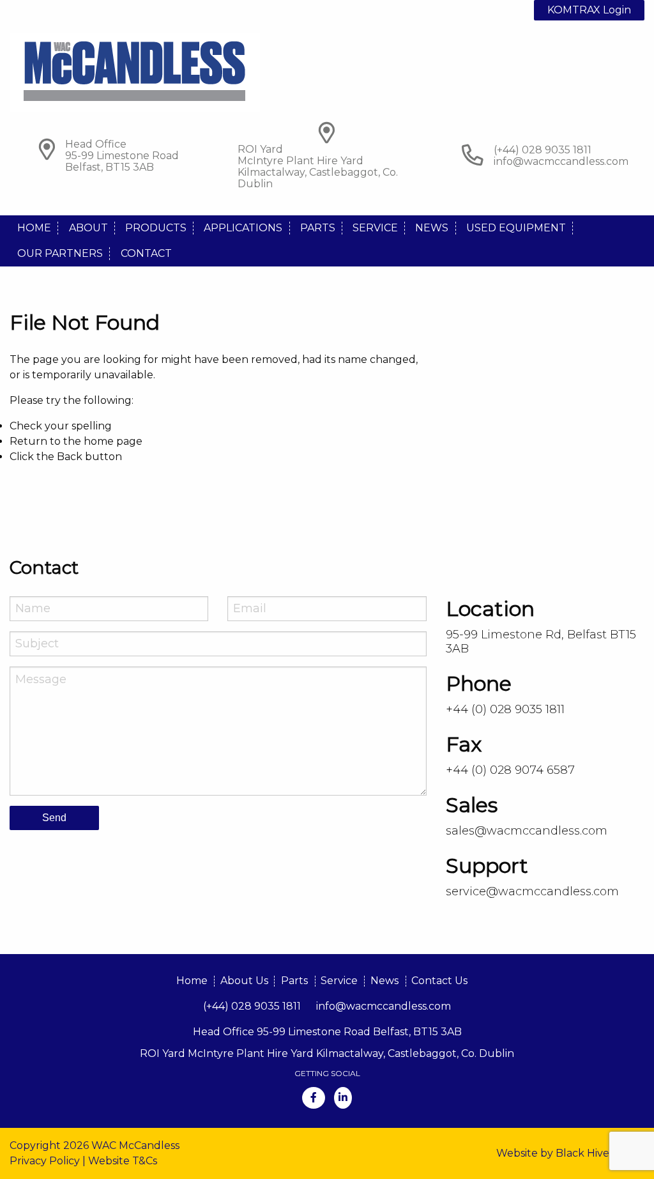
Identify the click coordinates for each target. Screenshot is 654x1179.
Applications (243, 228)
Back (69, 457)
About (88, 228)
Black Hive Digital (600, 1153)
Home (34, 228)
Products (155, 228)
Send (54, 817)
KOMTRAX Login (589, 10)
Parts (317, 228)
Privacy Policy (45, 1161)
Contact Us (439, 981)
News (431, 228)
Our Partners (60, 253)
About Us (244, 981)
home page (113, 441)
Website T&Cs (122, 1161)
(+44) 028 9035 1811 (252, 1006)
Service (375, 228)
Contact (146, 253)
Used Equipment (516, 228)
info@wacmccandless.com (561, 161)
